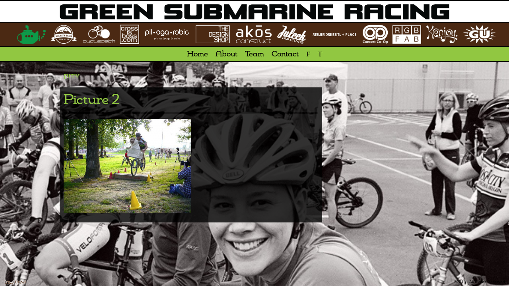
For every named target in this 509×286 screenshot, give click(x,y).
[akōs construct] (253, 34)
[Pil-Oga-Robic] (167, 34)
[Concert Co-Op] (375, 34)
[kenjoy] (442, 34)
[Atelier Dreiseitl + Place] (334, 34)
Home (197, 54)
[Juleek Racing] (292, 34)
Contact (285, 54)
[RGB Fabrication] (406, 34)
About (226, 54)
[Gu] (479, 34)
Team (254, 54)
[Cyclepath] (99, 34)
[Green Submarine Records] (31, 34)
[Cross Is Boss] (129, 34)
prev (72, 75)
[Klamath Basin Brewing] (64, 34)
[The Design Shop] (213, 34)
